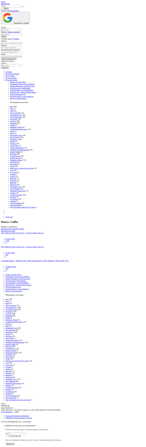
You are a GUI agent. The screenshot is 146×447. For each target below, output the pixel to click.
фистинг (13, 178)
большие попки (16, 160)
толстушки (14, 146)
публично (14, 162)
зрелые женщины (17, 148)
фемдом (13, 183)
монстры (13, 164)
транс (12, 131)
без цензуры (15, 137)
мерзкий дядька (16, 127)
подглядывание (16, 203)
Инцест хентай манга (18, 98)
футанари (13, 119)
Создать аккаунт (12, 11)
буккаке (13, 181)
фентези (13, 154)
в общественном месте (19, 129)
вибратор (13, 185)
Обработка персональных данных (18, 418)
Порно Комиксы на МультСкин (22, 86)
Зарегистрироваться (9, 59)
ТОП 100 (9, 217)
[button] (8, 231)
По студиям (9, 76)
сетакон (13, 174)
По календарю (11, 78)
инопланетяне (15, 205)
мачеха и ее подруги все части (22, 168)
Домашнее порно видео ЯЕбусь (22, 84)
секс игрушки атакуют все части (22, 207)
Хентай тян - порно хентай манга (23, 92)
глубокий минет (16, 195)
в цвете (13, 121)
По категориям (11, 80)
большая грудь (15, 187)
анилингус (14, 139)
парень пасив (15, 158)
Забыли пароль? (14, 32)
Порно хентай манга (18, 82)
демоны (13, 201)
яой (11, 107)
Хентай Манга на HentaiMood (21, 90)
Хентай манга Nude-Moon (20, 88)
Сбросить (5, 68)
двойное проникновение (19, 150)
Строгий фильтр (14, 436)
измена (13, 193)
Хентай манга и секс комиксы (21, 96)
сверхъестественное (17, 191)
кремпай (13, 123)
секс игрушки (15, 113)
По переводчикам (12, 74)
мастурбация (15, 189)
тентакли (13, 144)
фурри (12, 142)
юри (11, 133)
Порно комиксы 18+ (18, 94)
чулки (12, 166)
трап (12, 111)
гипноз (13, 176)
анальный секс (15, 115)
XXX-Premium (6, 412)
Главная (8, 72)
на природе (14, 199)
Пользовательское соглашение (17, 416)
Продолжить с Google (21, 23)
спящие (13, 197)
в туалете (13, 172)
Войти (6, 8)
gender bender (15, 152)
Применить (10, 444)
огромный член (16, 135)
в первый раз (15, 156)
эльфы (12, 125)
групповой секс (16, 117)
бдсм (12, 109)
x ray (12, 170)
